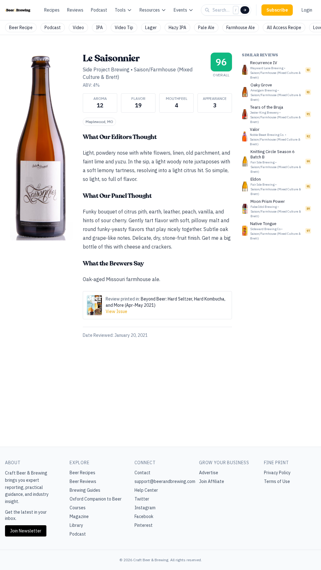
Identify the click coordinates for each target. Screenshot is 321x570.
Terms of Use (277, 481)
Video (78, 27)
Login (307, 10)
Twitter (141, 499)
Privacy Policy (277, 472)
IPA (99, 27)
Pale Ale (206, 27)
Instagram (144, 508)
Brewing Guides (85, 490)
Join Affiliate (211, 481)
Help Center (146, 490)
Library (76, 525)
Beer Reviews (83, 481)
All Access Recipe (284, 27)
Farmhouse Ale (240, 27)
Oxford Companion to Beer (96, 499)
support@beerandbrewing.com (164, 481)
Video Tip (124, 27)
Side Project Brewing (106, 69)
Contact (142, 472)
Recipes (52, 10)
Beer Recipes (82, 472)
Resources (149, 10)
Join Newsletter (25, 531)
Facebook (143, 516)
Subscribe (277, 10)
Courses (78, 508)
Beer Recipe (21, 27)
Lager (151, 27)
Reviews (75, 10)
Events (180, 10)
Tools (120, 10)
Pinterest (143, 525)
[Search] (244, 10)
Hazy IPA (177, 27)
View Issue (116, 311)
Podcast (99, 10)
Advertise (208, 472)
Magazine (79, 516)
